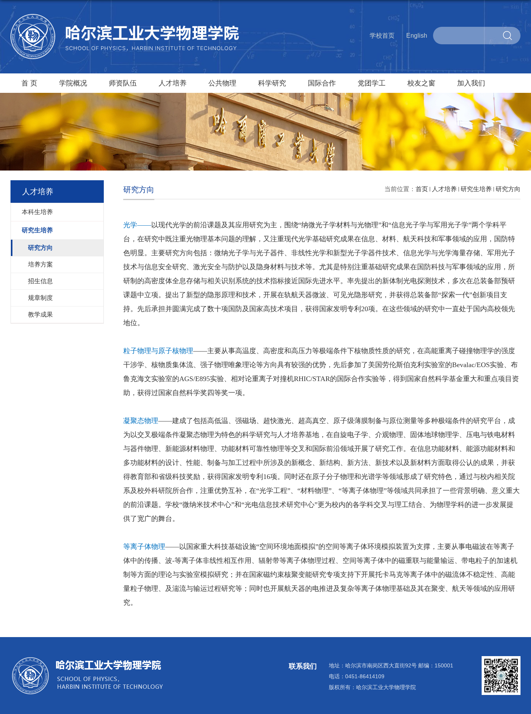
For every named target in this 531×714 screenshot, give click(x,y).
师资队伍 (123, 83)
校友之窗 (421, 83)
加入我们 (471, 83)
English (416, 35)
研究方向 (508, 189)
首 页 (29, 83)
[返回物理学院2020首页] (125, 17)
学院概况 (73, 83)
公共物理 (222, 83)
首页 (422, 189)
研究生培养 (476, 189)
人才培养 (173, 83)
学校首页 (382, 35)
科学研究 (272, 83)
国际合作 (322, 83)
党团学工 (372, 83)
